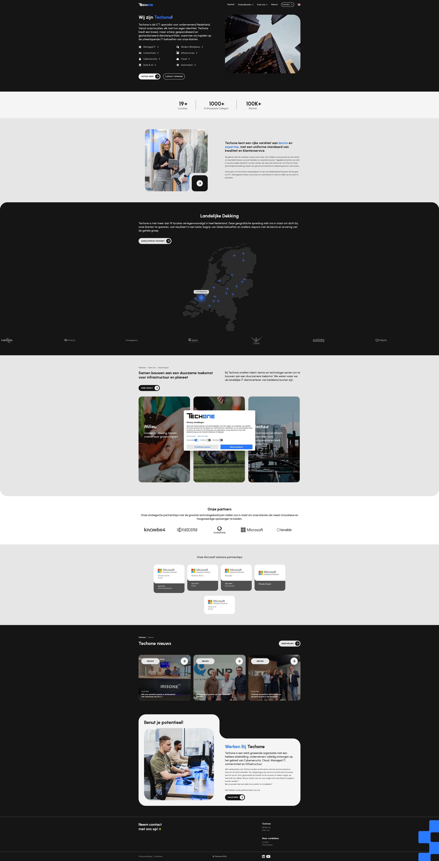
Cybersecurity (150, 59)
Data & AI (148, 65)
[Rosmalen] (218, 301)
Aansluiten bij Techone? (153, 241)
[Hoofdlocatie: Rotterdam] (206, 294)
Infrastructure (187, 53)
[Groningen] (243, 253)
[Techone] (146, 4)
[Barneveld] (227, 288)
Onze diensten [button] (245, 5)
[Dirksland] (195, 299)
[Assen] (243, 260)
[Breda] (209, 305)
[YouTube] (268, 856)
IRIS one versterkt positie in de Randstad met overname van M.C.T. (158, 695)
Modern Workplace (190, 47)
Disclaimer (158, 856)
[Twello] (236, 286)
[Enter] (242, 282)
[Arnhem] (233, 294)
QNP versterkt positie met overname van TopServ (213, 695)
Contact (286, 5)
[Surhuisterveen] (234, 255)
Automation (187, 65)
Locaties (265, 842)
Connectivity (149, 53)
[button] (299, 5)
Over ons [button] (261, 5)
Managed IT (149, 47)
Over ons (151, 368)
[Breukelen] (214, 287)
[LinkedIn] (263, 856)
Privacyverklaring (145, 856)
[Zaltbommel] (215, 296)
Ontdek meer (147, 76)
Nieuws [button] (274, 5)
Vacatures (233, 797)
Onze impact (147, 388)
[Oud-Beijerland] (201, 297)
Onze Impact (163, 368)
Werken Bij (266, 827)
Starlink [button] (230, 5)
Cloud (184, 59)
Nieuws (151, 637)
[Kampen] (232, 275)
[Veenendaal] (226, 293)
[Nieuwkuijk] (214, 301)
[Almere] (219, 280)
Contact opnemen (174, 76)
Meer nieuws (287, 643)
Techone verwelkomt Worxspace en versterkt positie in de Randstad (266, 695)
